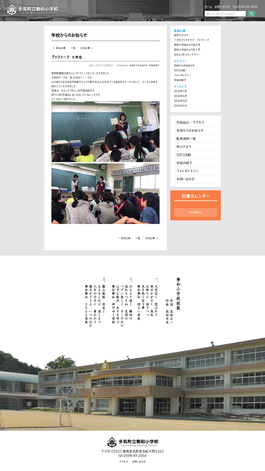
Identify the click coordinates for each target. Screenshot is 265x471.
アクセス (123, 461)
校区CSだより (181, 35)
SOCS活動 (180, 70)
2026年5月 (180, 100)
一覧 (73, 48)
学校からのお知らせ (138, 65)
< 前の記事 (59, 48)
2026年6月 (180, 96)
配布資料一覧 (186, 138)
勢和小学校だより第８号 (187, 45)
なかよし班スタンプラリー (187, 54)
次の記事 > (86, 48)
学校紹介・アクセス (190, 122)
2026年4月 (180, 105)
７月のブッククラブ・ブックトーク (191, 40)
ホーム (208, 6)
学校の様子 (154, 65)
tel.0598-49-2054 (132, 455)
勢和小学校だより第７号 (187, 49)
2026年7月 (180, 91)
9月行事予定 (196, 212)
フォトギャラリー (182, 75)
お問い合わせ (222, 6)
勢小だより (183, 146)
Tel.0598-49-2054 (245, 6)
